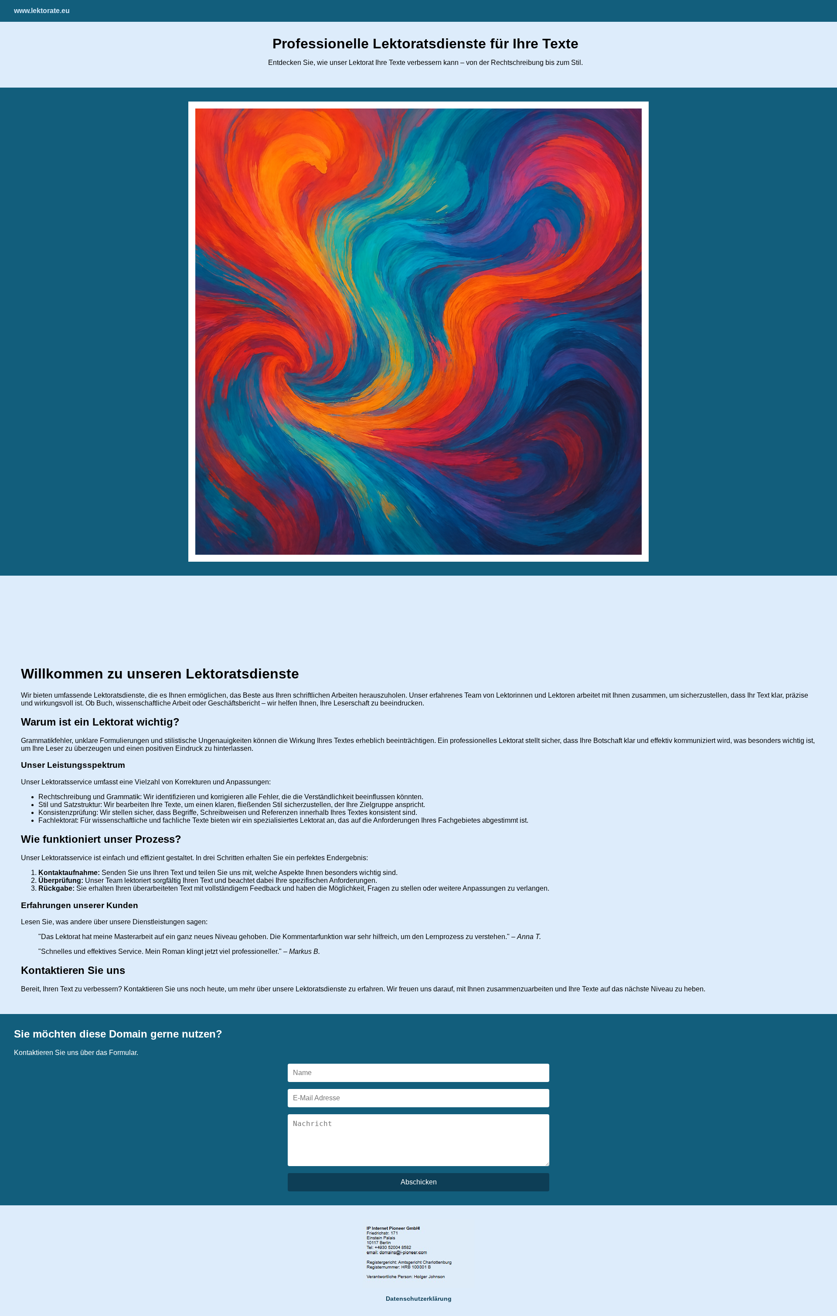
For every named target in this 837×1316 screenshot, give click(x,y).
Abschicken (419, 1182)
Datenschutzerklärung (419, 1298)
